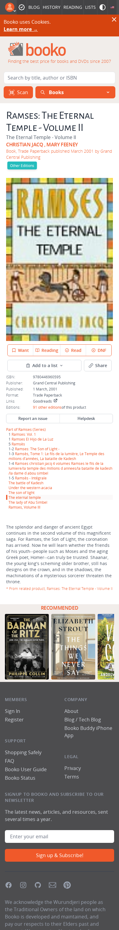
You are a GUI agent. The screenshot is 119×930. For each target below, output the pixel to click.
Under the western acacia (30, 487)
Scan (22, 92)
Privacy (72, 768)
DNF (102, 350)
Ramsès (18, 443)
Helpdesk (86, 418)
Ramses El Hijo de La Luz (32, 439)
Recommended (59, 608)
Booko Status (20, 778)
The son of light (21, 492)
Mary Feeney (62, 144)
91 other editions (47, 407)
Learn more (21, 29)
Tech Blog (90, 719)
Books (56, 92)
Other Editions (22, 165)
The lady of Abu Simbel (28, 502)
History (51, 7)
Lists (90, 7)
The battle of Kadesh (26, 482)
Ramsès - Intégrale (31, 477)
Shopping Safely (23, 752)
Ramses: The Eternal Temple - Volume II (80, 588)
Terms (71, 776)
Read (76, 350)
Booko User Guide (26, 769)
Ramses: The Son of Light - (37, 448)
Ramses (25, 429)
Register (14, 719)
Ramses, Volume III (24, 507)
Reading (72, 7)
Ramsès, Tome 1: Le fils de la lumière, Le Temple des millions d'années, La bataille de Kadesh (56, 456)
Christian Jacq (24, 144)
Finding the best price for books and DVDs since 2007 (59, 61)
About (71, 711)
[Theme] (102, 7)
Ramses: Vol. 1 (24, 434)
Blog (34, 7)
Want (23, 350)
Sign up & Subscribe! (59, 855)
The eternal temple (25, 497)
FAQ (9, 761)
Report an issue (32, 418)
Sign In (12, 711)
